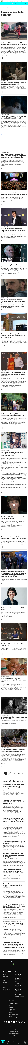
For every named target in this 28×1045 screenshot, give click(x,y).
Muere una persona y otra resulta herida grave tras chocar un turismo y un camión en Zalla (13, 786)
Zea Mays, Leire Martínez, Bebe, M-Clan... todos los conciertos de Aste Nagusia (13, 855)
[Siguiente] (25, 1)
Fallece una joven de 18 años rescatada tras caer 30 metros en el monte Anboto (13, 801)
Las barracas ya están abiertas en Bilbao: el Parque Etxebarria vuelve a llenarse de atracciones (14, 906)
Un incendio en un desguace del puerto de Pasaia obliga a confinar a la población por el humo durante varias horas (13, 820)
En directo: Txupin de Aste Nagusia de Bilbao (14, 842)
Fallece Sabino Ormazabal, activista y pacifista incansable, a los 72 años (13, 885)
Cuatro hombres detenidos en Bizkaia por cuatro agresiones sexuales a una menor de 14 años (13, 871)
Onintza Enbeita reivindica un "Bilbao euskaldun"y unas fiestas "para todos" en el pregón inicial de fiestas (14, 924)
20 (19, 773)
